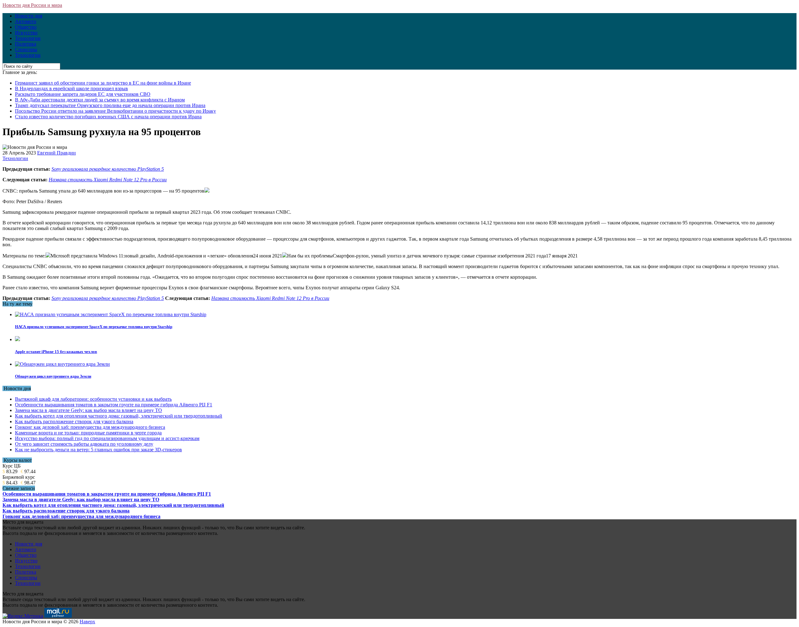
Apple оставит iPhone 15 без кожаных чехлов (56, 351)
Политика (25, 44)
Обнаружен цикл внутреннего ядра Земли (53, 376)
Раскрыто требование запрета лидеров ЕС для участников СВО (82, 94)
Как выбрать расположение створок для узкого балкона (74, 421)
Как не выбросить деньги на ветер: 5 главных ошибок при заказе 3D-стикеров (98, 449)
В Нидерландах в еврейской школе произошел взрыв (71, 88)
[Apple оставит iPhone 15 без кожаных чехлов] (17, 339)
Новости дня (28, 15)
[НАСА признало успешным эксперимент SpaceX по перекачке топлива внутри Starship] (110, 314)
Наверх (87, 621)
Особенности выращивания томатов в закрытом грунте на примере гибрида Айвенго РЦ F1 (113, 404)
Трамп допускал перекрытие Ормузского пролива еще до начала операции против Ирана (110, 105)
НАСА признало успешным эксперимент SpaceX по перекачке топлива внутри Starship (93, 326)
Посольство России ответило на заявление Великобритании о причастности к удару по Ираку (115, 111)
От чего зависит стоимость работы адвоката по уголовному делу (84, 444)
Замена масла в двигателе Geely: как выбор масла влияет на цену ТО (88, 410)
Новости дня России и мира (32, 5)
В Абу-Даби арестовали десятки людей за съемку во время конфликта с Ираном (100, 99)
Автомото (25, 21)
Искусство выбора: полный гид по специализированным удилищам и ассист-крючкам (107, 438)
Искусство (26, 32)
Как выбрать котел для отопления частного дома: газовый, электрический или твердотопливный (118, 416)
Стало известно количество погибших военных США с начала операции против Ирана (108, 116)
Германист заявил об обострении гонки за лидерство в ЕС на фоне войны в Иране (103, 83)
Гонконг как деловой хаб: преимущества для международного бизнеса (90, 427)
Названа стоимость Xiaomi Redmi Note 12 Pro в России (108, 179)
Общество (26, 27)
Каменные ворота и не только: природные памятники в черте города (88, 432)
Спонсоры (26, 49)
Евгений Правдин (56, 152)
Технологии (28, 38)
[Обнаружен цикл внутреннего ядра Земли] (62, 364)
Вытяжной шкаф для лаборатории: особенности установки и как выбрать (93, 399)
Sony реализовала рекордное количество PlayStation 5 (107, 169)
